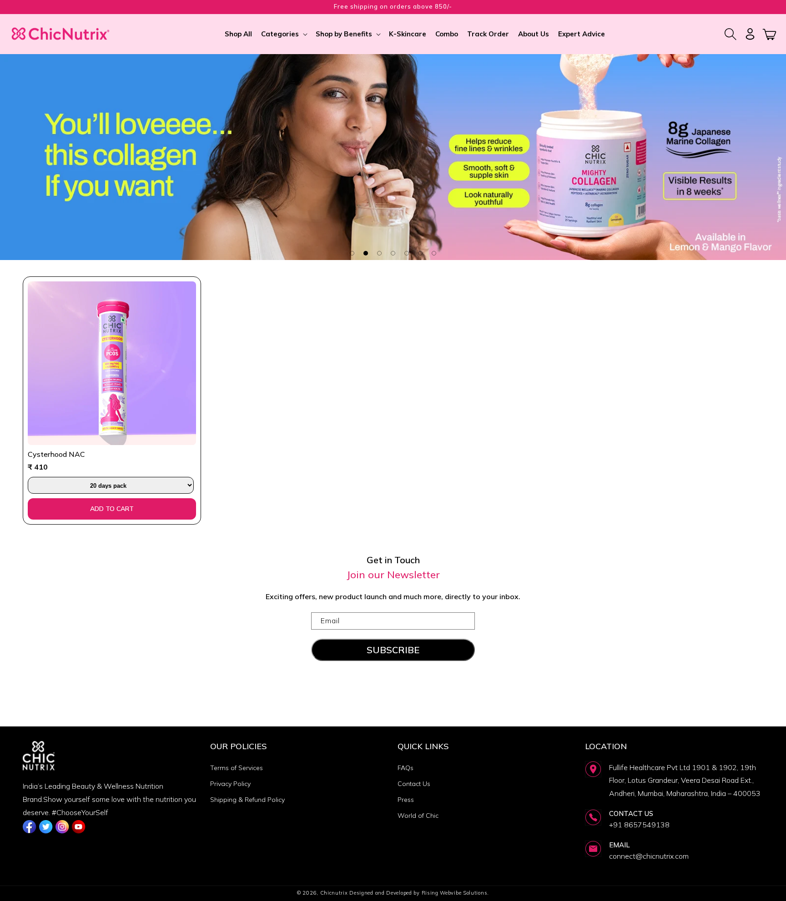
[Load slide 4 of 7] (393, 253)
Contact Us (414, 784)
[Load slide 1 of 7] (352, 253)
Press (406, 800)
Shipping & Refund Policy (247, 800)
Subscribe (393, 650)
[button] (284, 34)
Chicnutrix (334, 893)
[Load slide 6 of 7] (420, 253)
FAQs (405, 768)
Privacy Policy (230, 784)
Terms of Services (236, 768)
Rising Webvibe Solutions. (455, 893)
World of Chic (418, 815)
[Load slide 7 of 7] (434, 253)
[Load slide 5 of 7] (406, 253)
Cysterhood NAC (56, 454)
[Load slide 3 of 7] (379, 253)
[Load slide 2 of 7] (366, 253)
